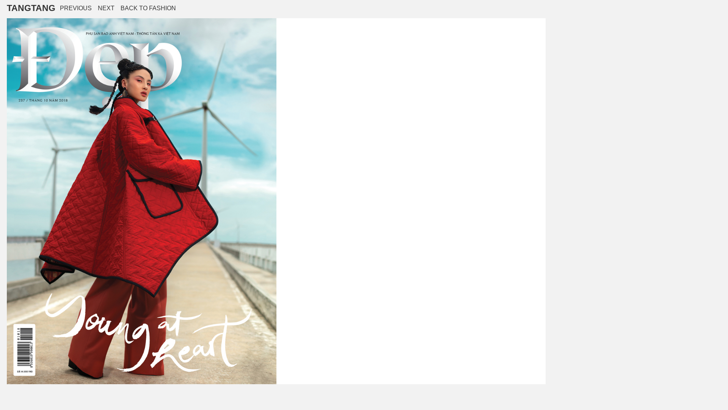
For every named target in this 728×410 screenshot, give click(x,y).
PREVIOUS (76, 8)
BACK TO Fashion (148, 8)
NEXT (106, 8)
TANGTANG (31, 8)
